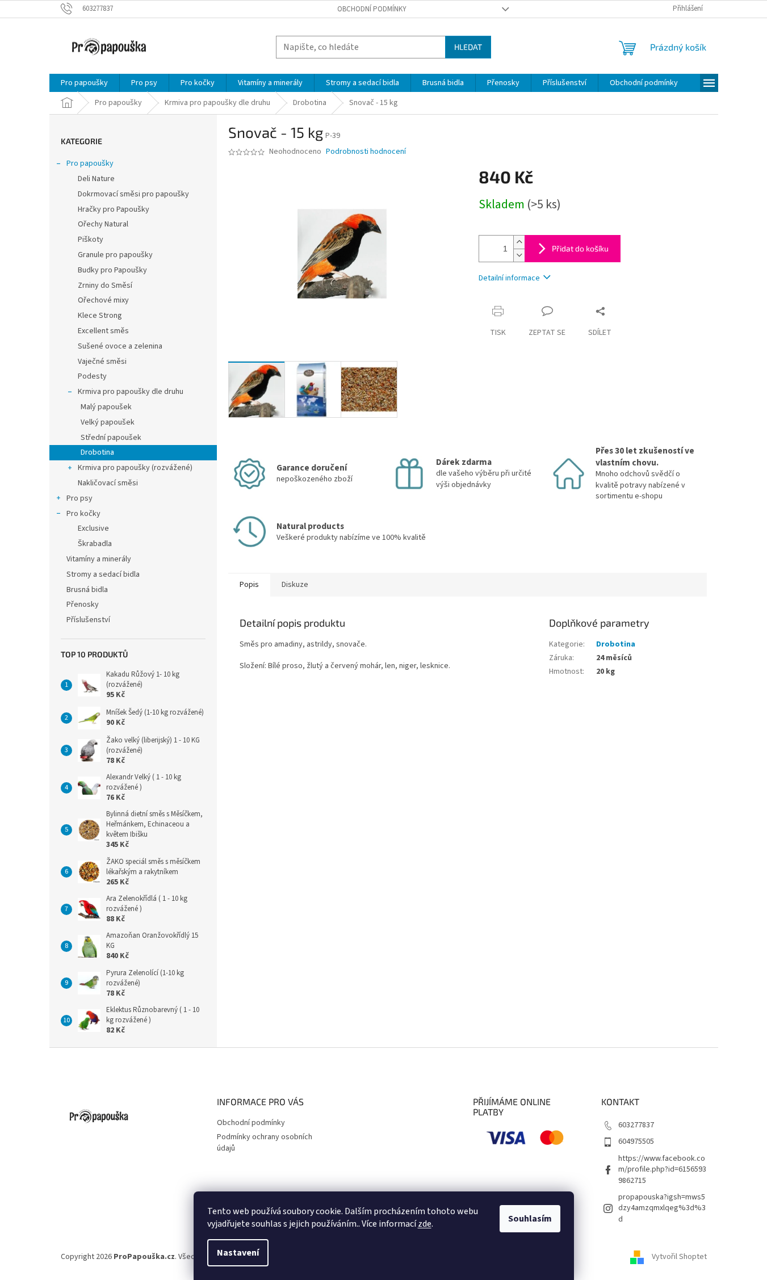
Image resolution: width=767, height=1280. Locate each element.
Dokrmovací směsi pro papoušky (133, 194)
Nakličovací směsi (108, 483)
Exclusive (93, 528)
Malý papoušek (106, 407)
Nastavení (238, 1253)
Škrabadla (95, 543)
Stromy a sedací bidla (103, 574)
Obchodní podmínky (371, 9)
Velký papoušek (108, 422)
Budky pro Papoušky (112, 270)
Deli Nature (96, 178)
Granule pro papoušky (115, 255)
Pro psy (79, 498)
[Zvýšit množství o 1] (519, 242)
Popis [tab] (249, 584)
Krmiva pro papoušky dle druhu (130, 391)
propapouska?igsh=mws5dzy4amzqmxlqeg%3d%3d (662, 1208)
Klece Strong (100, 315)
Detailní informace (509, 278)
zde (424, 1224)
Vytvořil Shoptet (679, 1256)
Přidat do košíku (580, 248)
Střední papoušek (111, 437)
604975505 (636, 1141)
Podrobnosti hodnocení (366, 151)
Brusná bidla (87, 589)
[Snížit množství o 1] (519, 255)
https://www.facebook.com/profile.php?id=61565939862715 (662, 1169)
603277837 (636, 1125)
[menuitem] (84, 83)
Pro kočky (83, 513)
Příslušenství (88, 620)
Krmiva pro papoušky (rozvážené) (135, 467)
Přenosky (82, 604)
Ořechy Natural (103, 224)
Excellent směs (103, 331)
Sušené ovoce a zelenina (120, 346)
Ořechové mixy (103, 300)
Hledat (468, 47)
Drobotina (97, 452)
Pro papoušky (90, 163)
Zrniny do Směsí (105, 285)
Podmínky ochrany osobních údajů (264, 1142)
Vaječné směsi (102, 361)
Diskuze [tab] (295, 584)
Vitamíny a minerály (98, 559)
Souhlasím (530, 1218)
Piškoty (90, 239)
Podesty (92, 376)
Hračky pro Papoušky (113, 209)
